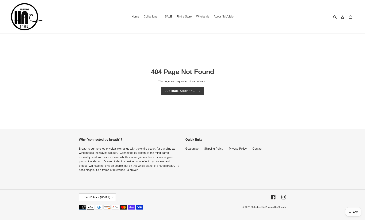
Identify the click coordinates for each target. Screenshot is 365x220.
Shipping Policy (213, 148)
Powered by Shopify (275, 207)
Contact (257, 148)
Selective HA (258, 207)
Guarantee (191, 148)
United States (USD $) (96, 197)
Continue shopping (180, 91)
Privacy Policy (238, 148)
